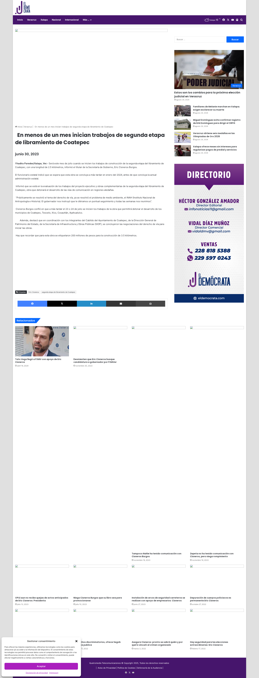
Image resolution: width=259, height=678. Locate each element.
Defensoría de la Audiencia (149, 668)
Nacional (56, 19)
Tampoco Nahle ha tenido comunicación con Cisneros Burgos (156, 555)
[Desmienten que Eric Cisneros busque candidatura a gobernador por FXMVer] (100, 341)
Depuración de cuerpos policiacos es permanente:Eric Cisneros (210, 599)
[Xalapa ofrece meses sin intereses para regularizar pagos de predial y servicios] (182, 150)
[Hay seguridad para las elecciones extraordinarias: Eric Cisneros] (217, 624)
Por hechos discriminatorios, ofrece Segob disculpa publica (97, 643)
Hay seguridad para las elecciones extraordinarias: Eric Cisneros (209, 643)
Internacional (72, 19)
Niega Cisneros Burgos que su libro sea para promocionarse (97, 599)
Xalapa (44, 19)
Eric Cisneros (34, 292)
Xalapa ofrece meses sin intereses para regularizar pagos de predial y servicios (215, 148)
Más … (86, 19)
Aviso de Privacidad (107, 668)
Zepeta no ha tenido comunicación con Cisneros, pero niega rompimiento (212, 555)
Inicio (20, 19)
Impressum (53, 673)
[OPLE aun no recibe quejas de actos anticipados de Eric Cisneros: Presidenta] (42, 580)
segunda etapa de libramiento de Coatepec (58, 292)
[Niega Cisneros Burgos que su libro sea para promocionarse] (100, 580)
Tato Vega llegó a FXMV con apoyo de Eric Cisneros (38, 361)
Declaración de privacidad (37, 673)
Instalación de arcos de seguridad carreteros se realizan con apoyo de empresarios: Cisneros (158, 599)
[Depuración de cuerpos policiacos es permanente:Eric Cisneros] (217, 580)
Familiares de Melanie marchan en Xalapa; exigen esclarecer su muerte (216, 108)
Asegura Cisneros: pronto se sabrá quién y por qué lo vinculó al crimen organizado (157, 643)
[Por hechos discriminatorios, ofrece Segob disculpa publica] (100, 624)
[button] (76, 641)
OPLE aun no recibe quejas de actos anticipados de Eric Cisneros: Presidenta (41, 599)
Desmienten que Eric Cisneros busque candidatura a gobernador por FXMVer (95, 361)
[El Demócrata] (22, 7)
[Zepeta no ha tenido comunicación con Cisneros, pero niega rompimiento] (217, 438)
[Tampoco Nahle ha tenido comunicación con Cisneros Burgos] (159, 438)
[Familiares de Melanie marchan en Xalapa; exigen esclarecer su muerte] (182, 110)
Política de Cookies (126, 668)
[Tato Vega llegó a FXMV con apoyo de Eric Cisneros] (42, 341)
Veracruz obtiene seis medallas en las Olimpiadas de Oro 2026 (214, 135)
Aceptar (41, 666)
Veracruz (31, 19)
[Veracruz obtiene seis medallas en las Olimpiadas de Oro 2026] (182, 137)
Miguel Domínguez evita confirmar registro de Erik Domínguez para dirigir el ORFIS (217, 121)
